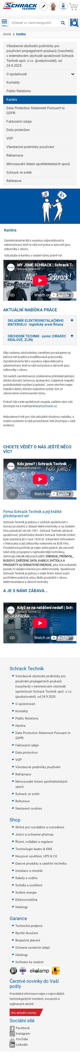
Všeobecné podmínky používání (30, 147)
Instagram (23, 1034)
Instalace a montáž (28, 871)
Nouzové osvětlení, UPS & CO (36, 856)
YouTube (22, 1039)
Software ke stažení (29, 962)
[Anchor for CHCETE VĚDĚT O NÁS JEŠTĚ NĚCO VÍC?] (75, 449)
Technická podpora (28, 926)
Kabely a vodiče (26, 878)
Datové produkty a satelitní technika (41, 863)
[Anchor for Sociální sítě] (37, 1020)
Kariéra (11, 100)
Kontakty (13, 82)
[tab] (40, 322)
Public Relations (18, 91)
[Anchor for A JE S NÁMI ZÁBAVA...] (50, 590)
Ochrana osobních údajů (32, 948)
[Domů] (20, 5)
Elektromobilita (26, 900)
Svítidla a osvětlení (28, 885)
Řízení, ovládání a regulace (34, 842)
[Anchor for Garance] (29, 918)
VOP (9, 138)
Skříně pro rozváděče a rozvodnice (39, 827)
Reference (13, 181)
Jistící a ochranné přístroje (34, 834)
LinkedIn (22, 1045)
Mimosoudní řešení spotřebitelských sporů (38, 164)
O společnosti (16, 74)
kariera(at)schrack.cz (42, 406)
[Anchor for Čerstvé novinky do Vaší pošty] (68, 984)
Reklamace (14, 155)
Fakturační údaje (19, 121)
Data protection (18, 130)
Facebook (23, 1028)
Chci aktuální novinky (23, 1012)
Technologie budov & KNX (33, 849)
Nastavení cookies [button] (28, 808)
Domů (7, 34)
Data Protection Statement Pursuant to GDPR (35, 110)
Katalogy (21, 907)
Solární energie (26, 892)
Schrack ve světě (19, 172)
